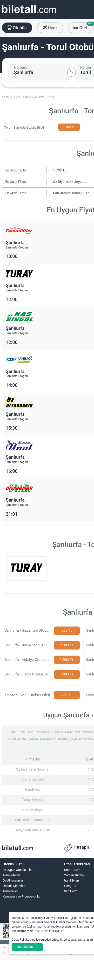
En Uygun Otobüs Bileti (18, 870)
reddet (55, 926)
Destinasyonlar (13, 880)
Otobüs (19, 27)
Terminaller (10, 891)
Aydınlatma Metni (23, 931)
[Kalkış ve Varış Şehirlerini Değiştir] (71, 72)
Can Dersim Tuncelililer (71, 193)
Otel (85, 26)
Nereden (20, 68)
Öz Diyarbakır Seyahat (70, 182)
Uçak (52, 27)
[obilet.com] (29, 13)
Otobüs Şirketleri (14, 886)
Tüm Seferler (11, 875)
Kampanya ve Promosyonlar (21, 896)
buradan (45, 939)
